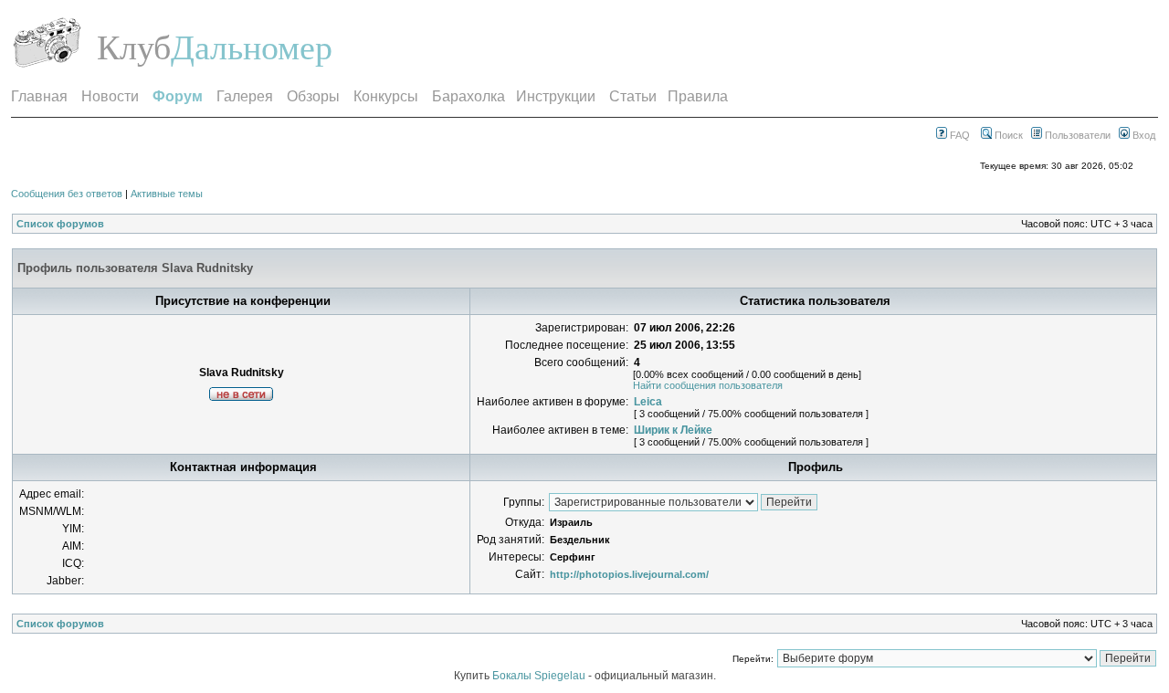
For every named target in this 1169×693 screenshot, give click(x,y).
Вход (1142, 135)
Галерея (244, 96)
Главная (39, 96)
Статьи (633, 96)
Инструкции (555, 96)
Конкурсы (385, 96)
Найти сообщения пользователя (708, 385)
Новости (110, 96)
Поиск (1007, 135)
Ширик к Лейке (673, 430)
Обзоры (313, 96)
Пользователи (1076, 135)
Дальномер (251, 47)
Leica (648, 401)
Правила (698, 96)
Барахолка (468, 96)
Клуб (134, 47)
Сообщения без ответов (66, 193)
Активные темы (167, 193)
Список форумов (60, 223)
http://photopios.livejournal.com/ (629, 574)
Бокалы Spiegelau (540, 675)
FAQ (958, 135)
